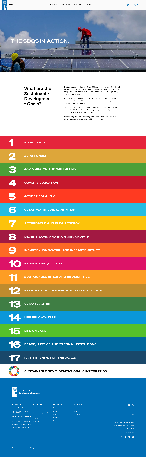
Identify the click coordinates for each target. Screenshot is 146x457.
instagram (125, 437)
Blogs (55, 411)
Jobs (75, 411)
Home (12, 18)
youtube (129, 437)
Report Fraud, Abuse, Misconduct (124, 422)
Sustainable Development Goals (40, 409)
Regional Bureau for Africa (20, 408)
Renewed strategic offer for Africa (41, 414)
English (139, 4)
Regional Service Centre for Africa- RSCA (20, 412)
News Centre (57, 408)
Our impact (77, 5)
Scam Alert (130, 429)
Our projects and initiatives (41, 418)
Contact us (77, 408)
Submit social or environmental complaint (121, 425)
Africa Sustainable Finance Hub (21, 424)
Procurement (78, 414)
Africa (11, 5)
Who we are (54, 5)
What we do (66, 5)
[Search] (133, 411)
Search (131, 5)
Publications (57, 417)
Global (128, 5)
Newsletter (56, 421)
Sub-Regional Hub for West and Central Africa (21, 417)
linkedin (133, 437)
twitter (118, 437)
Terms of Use (130, 432)
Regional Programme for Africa (21, 428)
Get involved (90, 5)
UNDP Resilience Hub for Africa (21, 421)
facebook (122, 437)
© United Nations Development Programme (25, 448)
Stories (55, 414)
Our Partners (36, 421)
